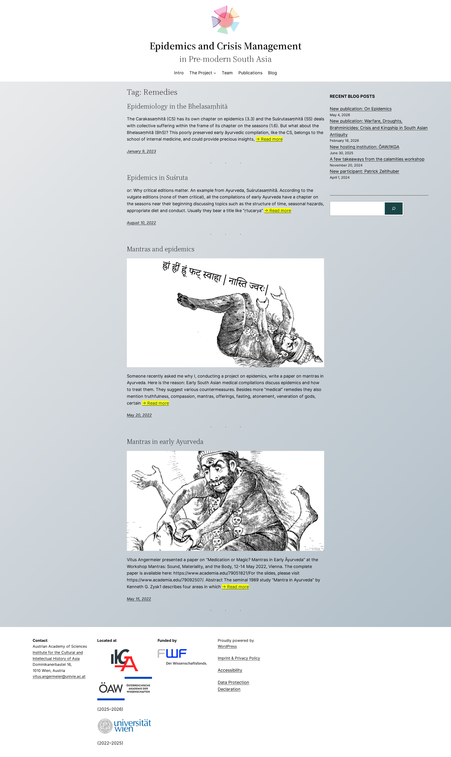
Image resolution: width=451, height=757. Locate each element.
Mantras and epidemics (160, 249)
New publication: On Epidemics (361, 108)
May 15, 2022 (139, 598)
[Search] (394, 208)
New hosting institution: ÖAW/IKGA (364, 146)
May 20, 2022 (139, 415)
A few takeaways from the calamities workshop (377, 159)
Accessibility (230, 670)
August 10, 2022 (141, 222)
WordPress (227, 646)
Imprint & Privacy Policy (239, 658)
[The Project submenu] (215, 73)
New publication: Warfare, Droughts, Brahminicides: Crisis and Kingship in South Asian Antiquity (379, 127)
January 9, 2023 (141, 151)
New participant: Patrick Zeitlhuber (364, 171)
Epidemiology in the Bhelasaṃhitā (177, 106)
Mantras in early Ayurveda (165, 441)
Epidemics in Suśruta (157, 177)
